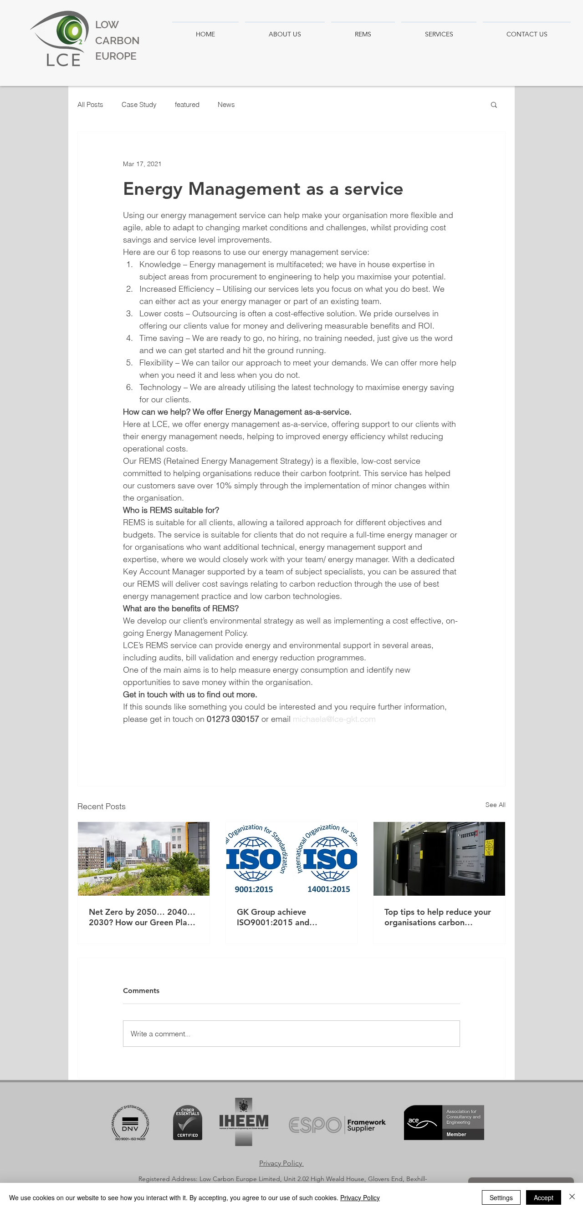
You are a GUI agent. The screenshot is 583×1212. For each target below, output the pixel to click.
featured (187, 104)
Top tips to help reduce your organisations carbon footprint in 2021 (437, 917)
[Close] (572, 1197)
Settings (501, 1197)
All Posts (90, 104)
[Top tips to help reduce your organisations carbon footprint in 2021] (439, 859)
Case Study (139, 104)
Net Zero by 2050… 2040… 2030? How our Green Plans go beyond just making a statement (142, 917)
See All (496, 805)
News (226, 104)
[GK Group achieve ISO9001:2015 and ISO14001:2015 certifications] (292, 859)
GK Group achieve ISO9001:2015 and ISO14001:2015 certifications (273, 917)
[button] (494, 104)
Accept (543, 1197)
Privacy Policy (360, 1197)
